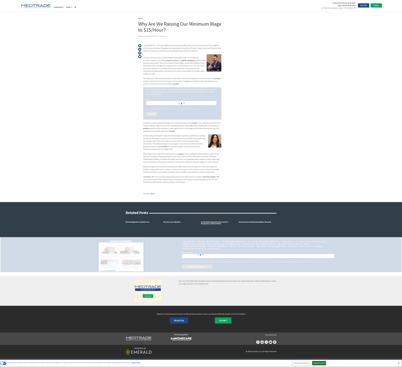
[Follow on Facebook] (258, 342)
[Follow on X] (266, 342)
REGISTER (363, 5)
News (140, 18)
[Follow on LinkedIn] (262, 342)
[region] (201, 363)
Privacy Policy (135, 363)
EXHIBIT (376, 5)
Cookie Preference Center (301, 363)
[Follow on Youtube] (270, 342)
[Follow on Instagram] (274, 342)
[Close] (398, 363)
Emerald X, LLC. (256, 351)
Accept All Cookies (319, 363)
